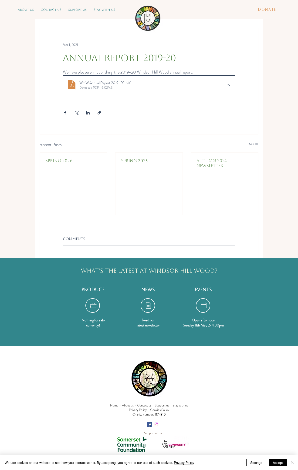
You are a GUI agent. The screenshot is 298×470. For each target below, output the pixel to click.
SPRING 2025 (134, 160)
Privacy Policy (138, 409)
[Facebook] (149, 424)
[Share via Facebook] (65, 113)
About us (128, 405)
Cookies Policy (159, 409)
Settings (256, 462)
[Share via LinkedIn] (88, 113)
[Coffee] (92, 305)
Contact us (144, 405)
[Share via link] (99, 113)
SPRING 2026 (58, 160)
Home (114, 405)
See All (253, 143)
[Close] (292, 462)
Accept (278, 462)
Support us (162, 405)
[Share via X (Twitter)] (76, 113)
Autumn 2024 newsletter (211, 163)
